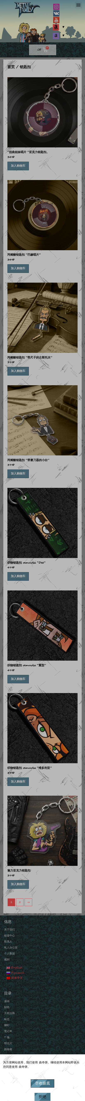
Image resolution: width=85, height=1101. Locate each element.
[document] (42, 550)
